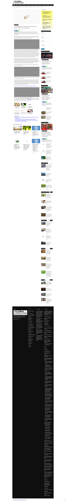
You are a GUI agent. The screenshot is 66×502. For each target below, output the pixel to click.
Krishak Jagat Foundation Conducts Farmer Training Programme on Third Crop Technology (48, 230)
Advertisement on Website (47, 334)
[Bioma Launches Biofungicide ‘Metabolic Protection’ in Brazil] (43, 290)
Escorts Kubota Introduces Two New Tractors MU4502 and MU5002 (47, 62)
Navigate (45, 478)
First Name (42, 32)
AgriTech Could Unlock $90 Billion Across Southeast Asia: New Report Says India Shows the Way (49, 158)
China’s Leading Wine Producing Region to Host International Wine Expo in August (26, 120)
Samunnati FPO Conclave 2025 (48, 489)
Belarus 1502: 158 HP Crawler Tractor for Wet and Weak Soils (49, 77)
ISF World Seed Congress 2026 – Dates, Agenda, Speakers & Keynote (48, 398)
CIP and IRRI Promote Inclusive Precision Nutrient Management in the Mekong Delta (46, 97)
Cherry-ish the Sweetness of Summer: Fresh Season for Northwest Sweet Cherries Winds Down (49, 196)
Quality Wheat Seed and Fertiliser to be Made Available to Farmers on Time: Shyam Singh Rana (48, 259)
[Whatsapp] (18, 30)
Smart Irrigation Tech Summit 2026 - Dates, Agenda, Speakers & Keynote (49, 409)
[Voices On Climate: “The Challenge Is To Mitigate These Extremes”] (43, 175)
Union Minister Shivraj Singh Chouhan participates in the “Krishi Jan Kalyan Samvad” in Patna (49, 252)
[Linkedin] (17, 30)
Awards (45, 346)
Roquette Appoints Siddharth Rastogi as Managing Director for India (49, 202)
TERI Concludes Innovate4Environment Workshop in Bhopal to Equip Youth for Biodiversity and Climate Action (49, 266)
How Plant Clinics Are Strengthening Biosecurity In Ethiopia (49, 294)
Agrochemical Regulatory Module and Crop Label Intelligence (47, 341)
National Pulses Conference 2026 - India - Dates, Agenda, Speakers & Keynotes (48, 405)
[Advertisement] (26, 44)
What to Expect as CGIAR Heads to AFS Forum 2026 (49, 113)
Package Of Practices (47, 481)
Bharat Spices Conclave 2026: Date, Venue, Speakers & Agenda (48, 369)
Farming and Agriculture (31, 327)
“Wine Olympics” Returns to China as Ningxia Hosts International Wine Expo (25, 119)
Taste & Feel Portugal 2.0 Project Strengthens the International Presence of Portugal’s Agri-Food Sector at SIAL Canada (49, 208)
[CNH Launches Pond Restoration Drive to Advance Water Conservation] (43, 244)
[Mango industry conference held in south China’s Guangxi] (27, 126)
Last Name (42, 36)
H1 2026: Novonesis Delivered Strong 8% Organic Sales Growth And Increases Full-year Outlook (49, 283)
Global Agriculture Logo (47, 440)
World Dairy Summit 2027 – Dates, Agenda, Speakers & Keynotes (48, 419)
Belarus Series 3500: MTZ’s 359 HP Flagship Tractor (48, 81)
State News (29, 346)
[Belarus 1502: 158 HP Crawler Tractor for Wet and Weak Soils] (43, 78)
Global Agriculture (30, 331)
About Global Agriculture (47, 330)
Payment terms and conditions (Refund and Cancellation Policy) (47, 484)
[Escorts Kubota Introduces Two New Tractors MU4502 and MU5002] (47, 56)
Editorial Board (46, 349)
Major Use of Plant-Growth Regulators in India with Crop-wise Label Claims (48, 475)
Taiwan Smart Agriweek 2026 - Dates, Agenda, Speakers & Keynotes (48, 412)
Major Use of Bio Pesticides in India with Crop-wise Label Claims (48, 460)
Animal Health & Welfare (31, 315)
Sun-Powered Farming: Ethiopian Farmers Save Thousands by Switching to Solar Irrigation (49, 224)
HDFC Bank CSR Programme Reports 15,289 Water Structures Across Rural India (49, 237)
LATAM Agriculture (30, 336)
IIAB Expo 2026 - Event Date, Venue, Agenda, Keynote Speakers (48, 385)
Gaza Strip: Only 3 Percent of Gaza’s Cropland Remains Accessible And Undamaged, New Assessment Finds (39, 337)
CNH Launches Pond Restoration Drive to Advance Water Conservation (48, 243)
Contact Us (45, 348)
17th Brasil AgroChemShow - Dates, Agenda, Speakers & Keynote (48, 362)
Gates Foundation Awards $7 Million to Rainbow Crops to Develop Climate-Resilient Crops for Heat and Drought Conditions (49, 152)
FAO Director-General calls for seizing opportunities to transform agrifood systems (36, 133)
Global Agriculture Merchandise (48, 441)
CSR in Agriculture (30, 324)
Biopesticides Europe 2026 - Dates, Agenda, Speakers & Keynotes (48, 382)
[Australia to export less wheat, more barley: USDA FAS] (17, 126)
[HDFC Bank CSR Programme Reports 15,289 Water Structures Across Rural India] (43, 238)
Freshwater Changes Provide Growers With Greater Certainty (48, 108)
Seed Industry (30, 343)
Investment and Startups (31, 334)
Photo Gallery (46, 486)
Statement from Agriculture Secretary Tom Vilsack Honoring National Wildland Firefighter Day (17, 146)
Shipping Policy (46, 491)
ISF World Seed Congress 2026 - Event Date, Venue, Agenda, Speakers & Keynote (48, 394)
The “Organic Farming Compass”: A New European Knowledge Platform (49, 180)
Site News (29, 345)
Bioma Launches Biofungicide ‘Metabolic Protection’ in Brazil (49, 289)
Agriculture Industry (31, 313)
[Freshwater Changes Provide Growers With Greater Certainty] (43, 109)
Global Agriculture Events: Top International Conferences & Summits (48, 359)
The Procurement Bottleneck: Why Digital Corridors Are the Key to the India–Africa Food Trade (49, 187)
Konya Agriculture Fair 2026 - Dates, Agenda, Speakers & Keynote (48, 401)
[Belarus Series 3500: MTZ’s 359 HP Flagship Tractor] (43, 82)
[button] (21, 5)
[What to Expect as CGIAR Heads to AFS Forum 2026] (43, 113)
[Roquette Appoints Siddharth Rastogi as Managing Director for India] (43, 202)
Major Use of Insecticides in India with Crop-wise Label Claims (47, 469)
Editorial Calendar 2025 (47, 351)
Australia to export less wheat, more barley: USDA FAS (17, 132)
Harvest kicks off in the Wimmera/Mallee (20, 121)
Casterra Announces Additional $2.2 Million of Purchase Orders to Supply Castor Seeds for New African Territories (26, 147)
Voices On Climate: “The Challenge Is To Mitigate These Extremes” (48, 174)
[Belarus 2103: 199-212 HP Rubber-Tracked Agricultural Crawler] (43, 73)
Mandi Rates (29, 337)
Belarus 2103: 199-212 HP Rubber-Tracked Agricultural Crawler (49, 73)
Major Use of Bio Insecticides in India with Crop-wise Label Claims (48, 457)
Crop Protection (30, 322)
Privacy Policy (46, 488)
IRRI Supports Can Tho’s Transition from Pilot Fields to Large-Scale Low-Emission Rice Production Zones (49, 118)
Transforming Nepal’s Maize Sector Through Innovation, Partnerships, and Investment (46, 134)
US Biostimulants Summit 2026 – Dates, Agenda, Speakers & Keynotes (48, 416)
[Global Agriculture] (14, 5)
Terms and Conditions (47, 495)
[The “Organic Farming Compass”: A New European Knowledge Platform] (43, 181)
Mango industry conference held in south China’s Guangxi (26, 132)
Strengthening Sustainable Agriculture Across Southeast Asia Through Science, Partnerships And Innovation (49, 300)
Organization (42, 40)
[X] (16, 30)
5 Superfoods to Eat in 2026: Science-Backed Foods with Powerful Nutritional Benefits (49, 215)
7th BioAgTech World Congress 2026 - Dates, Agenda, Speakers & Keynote (48, 366)
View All (51, 220)
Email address (42, 44)
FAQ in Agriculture (30, 325)
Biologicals (29, 316)
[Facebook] (14, 30)
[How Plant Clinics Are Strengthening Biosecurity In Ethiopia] (43, 295)
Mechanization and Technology (45, 59)
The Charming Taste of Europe (22, 29)
